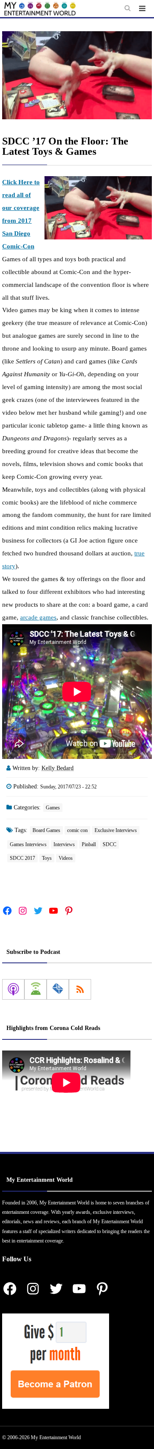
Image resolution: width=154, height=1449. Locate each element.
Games (53, 808)
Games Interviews (28, 844)
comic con (77, 830)
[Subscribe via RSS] (80, 989)
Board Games (46, 830)
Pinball (89, 844)
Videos (66, 858)
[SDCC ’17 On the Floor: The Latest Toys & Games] (77, 75)
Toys (47, 858)
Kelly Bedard (57, 768)
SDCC (109, 844)
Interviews (64, 844)
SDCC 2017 (22, 858)
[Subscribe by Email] (58, 989)
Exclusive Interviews (116, 830)
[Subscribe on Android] (35, 989)
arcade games (38, 617)
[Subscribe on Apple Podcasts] (13, 989)
